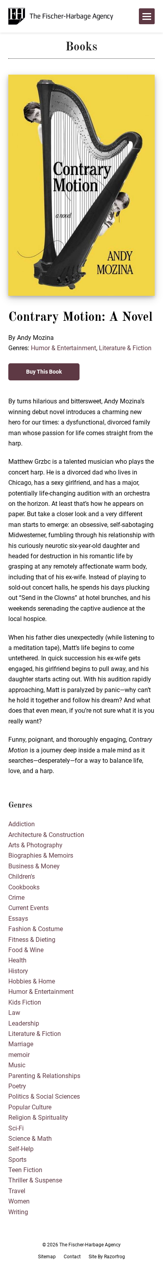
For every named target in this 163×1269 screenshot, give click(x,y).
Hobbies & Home (31, 981)
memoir (19, 1055)
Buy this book (44, 371)
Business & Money (34, 866)
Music (16, 1065)
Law (14, 1012)
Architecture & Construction (46, 835)
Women (19, 1201)
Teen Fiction (25, 1170)
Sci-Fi (16, 1128)
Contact (72, 1256)
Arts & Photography (35, 845)
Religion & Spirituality (38, 1117)
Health (17, 960)
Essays (18, 918)
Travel (16, 1191)
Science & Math (30, 1138)
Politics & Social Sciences (44, 1096)
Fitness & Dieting (31, 939)
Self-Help (21, 1149)
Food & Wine (26, 950)
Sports (17, 1159)
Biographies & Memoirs (40, 855)
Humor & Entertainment (63, 348)
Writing (18, 1212)
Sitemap (47, 1256)
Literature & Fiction (125, 348)
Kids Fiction (24, 1002)
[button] (147, 16)
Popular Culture (29, 1107)
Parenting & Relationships (44, 1076)
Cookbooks (24, 887)
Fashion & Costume (35, 929)
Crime (16, 897)
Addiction (21, 824)
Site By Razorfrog (107, 1256)
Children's (21, 876)
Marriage (20, 1044)
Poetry (17, 1086)
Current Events (28, 908)
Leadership (23, 1023)
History (18, 971)
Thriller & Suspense (35, 1180)
